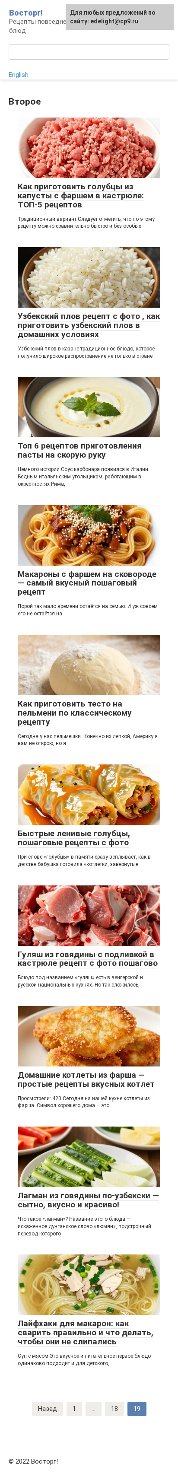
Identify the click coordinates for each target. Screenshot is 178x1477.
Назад (47, 1409)
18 (114, 1409)
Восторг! (26, 12)
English (19, 75)
